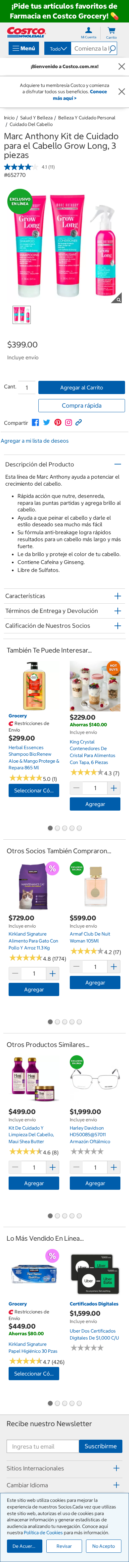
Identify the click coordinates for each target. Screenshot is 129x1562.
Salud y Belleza (36, 118)
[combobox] (57, 49)
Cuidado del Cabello (31, 124)
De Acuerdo (25, 1546)
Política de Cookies (43, 1533)
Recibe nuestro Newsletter (49, 1423)
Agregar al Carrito (81, 387)
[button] (113, 48)
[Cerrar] (121, 67)
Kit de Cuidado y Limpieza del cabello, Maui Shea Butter (31, 1134)
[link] (35, 422)
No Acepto (103, 1546)
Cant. (10, 386)
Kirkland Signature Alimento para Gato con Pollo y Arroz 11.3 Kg (33, 940)
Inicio (9, 118)
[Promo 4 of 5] (71, 828)
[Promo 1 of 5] (50, 828)
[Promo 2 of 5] (57, 828)
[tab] (64, 1468)
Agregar (95, 804)
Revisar (64, 1546)
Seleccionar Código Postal (36, 790)
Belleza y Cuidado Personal (86, 118)
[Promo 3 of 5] (64, 828)
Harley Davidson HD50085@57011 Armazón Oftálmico (90, 1134)
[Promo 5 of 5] (79, 828)
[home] (26, 32)
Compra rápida (82, 405)
